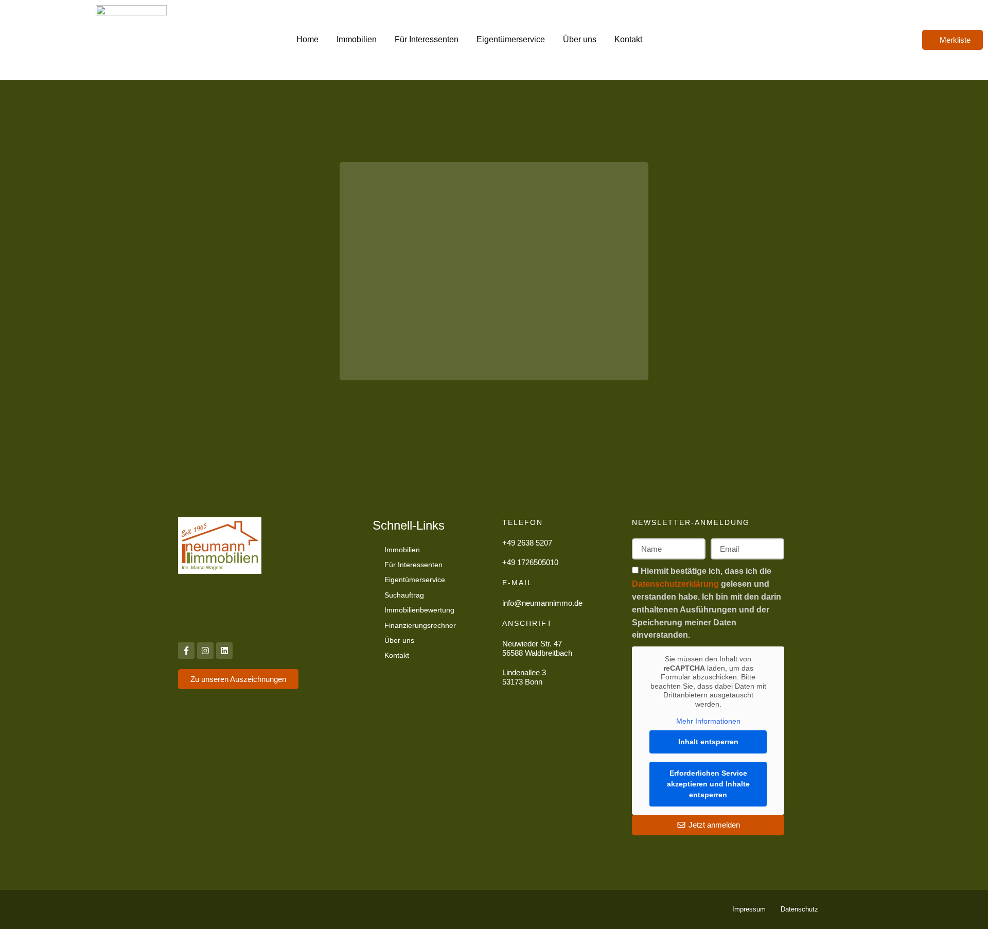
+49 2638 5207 (527, 542)
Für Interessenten (426, 39)
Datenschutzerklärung (676, 584)
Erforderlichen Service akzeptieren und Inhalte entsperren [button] (708, 784)
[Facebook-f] (186, 650)
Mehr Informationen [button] (708, 721)
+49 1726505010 (530, 562)
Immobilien (357, 39)
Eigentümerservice (511, 39)
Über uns (579, 39)
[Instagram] (205, 650)
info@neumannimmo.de (542, 603)
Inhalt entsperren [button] (708, 742)
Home (307, 39)
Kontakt (628, 39)
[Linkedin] (224, 650)
